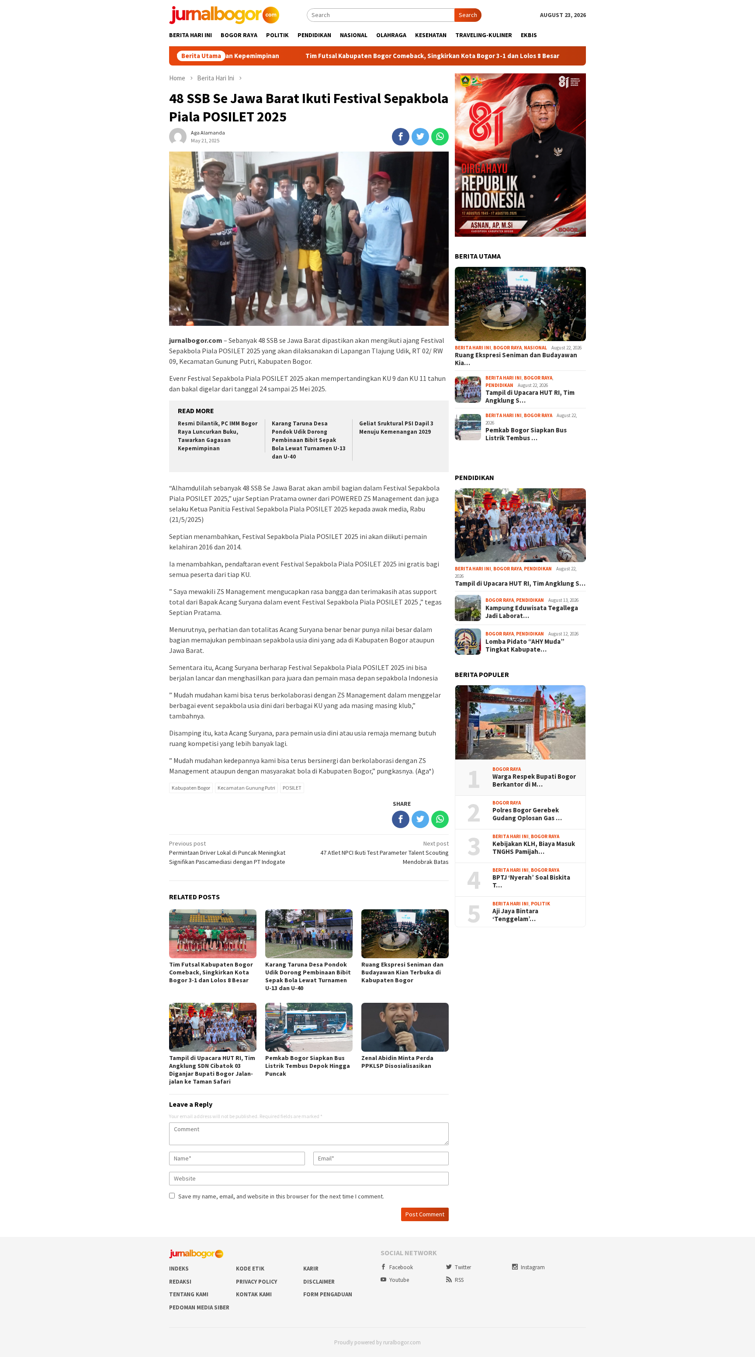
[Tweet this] (420, 136)
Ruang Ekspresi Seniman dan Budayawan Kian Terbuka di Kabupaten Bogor (402, 972)
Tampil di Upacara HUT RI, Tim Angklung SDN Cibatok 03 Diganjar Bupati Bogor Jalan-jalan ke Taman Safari (212, 1069)
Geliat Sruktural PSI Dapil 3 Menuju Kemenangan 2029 (396, 427)
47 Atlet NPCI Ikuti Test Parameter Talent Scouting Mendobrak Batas (384, 852)
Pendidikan (499, 385)
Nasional (535, 348)
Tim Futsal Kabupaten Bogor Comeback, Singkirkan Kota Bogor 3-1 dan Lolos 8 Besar (360, 56)
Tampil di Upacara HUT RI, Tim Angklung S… (530, 396)
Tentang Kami (188, 1294)
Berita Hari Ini (473, 348)
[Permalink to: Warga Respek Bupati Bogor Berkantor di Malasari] (520, 722)
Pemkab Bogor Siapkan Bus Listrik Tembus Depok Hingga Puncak (307, 1065)
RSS (459, 1280)
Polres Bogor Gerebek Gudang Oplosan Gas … (527, 814)
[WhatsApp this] (440, 136)
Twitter (463, 1267)
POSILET (292, 787)
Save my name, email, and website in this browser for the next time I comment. (281, 1196)
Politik (540, 904)
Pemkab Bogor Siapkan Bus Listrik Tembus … (526, 434)
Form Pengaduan (327, 1294)
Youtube (399, 1280)
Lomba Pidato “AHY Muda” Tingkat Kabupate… (525, 645)
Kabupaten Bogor (191, 787)
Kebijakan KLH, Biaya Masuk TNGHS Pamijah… (533, 848)
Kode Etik (250, 1268)
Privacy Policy (256, 1281)
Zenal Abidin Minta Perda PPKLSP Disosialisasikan (397, 1062)
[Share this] (400, 136)
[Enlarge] (574, 84)
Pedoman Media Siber (199, 1307)
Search (468, 15)
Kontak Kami (254, 1294)
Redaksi (180, 1281)
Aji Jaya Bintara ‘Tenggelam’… (515, 915)
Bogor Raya (507, 348)
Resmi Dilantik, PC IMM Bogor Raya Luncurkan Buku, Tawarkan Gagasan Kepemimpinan (217, 436)
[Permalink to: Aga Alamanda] (178, 136)
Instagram (533, 1267)
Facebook (401, 1267)
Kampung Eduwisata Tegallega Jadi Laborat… (531, 612)
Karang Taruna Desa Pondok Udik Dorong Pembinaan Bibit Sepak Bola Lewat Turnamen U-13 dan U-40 (309, 440)
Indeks (179, 1268)
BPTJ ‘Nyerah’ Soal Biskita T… (531, 881)
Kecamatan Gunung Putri (246, 787)
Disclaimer (319, 1281)
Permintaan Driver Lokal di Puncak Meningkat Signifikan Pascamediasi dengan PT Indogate (227, 852)
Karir (311, 1268)
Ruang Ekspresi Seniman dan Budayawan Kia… (516, 359)
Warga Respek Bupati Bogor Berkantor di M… (534, 780)
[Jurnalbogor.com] (224, 14)
